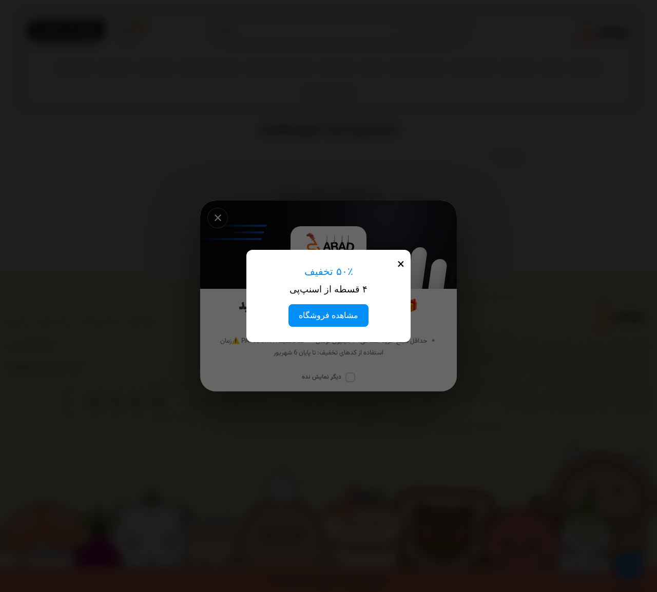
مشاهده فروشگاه (328, 315)
